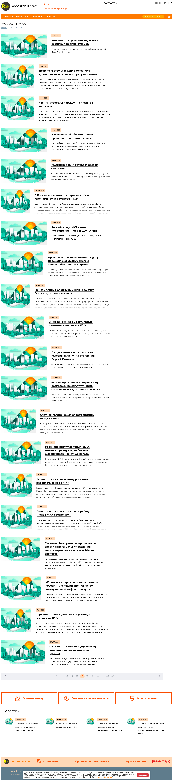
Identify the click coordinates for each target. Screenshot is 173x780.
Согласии (108, 777)
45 (112, 676)
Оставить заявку (50, 761)
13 (92, 676)
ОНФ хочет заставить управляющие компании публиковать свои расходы (74, 650)
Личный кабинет (163, 3)
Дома (46, 4)
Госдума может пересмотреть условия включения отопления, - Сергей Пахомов (74, 356)
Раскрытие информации (56, 8)
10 (77, 676)
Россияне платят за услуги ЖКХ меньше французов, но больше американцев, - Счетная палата (67, 450)
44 (107, 676)
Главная (4, 28)
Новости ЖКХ (14, 711)
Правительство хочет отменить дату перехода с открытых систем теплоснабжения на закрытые (73, 261)
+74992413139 (110, 3)
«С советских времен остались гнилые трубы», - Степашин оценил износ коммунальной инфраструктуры (72, 586)
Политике (99, 777)
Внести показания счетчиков (94, 761)
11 (82, 676)
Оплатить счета (138, 761)
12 (87, 676)
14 (98, 676)
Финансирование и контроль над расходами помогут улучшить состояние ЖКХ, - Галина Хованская (76, 386)
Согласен (142, 775)
